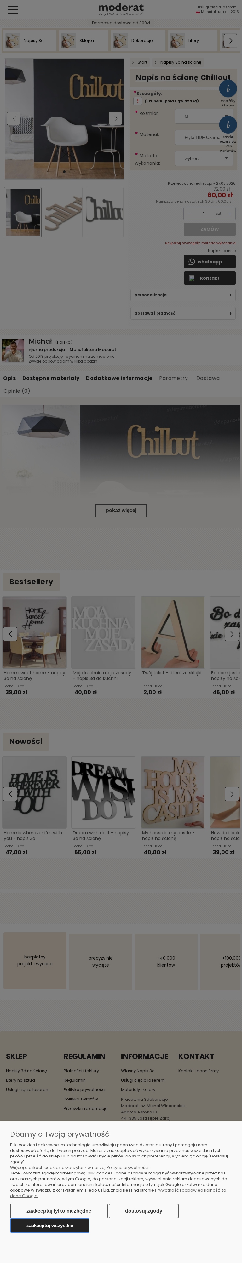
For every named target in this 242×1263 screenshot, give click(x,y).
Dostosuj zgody (143, 1211)
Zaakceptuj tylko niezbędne (58, 1211)
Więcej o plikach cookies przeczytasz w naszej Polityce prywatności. (80, 1167)
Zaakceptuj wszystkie (49, 1225)
